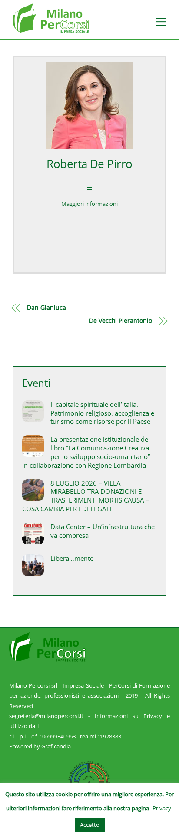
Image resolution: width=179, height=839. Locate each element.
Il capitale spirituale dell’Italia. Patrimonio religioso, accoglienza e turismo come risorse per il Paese (102, 413)
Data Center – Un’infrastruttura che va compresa (102, 531)
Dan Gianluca (46, 307)
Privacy (161, 808)
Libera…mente (71, 558)
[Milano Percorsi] (51, 29)
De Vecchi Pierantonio (120, 320)
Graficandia (56, 746)
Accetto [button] (89, 825)
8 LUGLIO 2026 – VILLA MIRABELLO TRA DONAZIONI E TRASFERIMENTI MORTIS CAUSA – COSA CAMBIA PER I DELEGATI (85, 496)
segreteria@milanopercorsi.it (46, 716)
